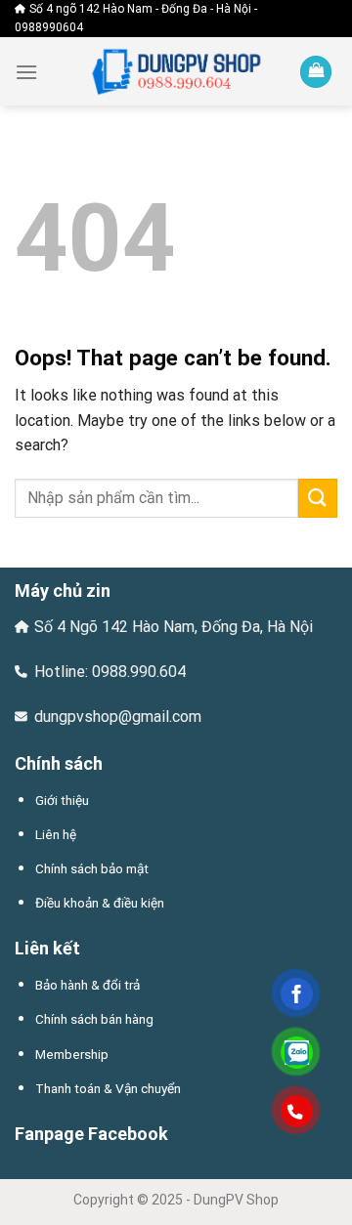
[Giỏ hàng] (315, 72)
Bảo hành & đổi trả (87, 985)
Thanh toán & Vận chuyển (108, 1088)
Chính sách (59, 763)
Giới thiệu (62, 800)
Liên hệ (55, 834)
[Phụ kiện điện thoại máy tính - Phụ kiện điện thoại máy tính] (176, 72)
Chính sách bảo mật (92, 868)
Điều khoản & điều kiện (99, 902)
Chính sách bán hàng (94, 1019)
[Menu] (26, 72)
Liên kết (47, 948)
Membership (72, 1054)
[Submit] (317, 498)
